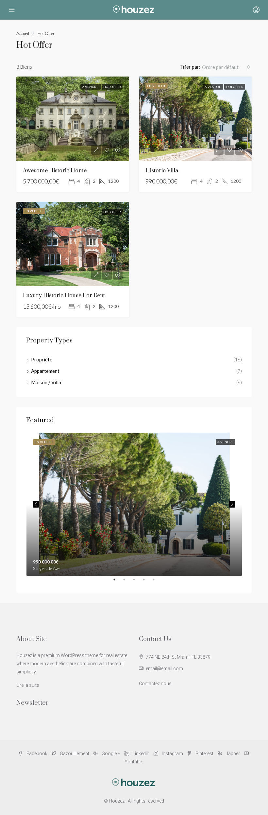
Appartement (45, 371)
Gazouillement (74, 753)
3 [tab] (137, 582)
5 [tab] (157, 582)
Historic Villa (161, 170)
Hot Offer (112, 87)
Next (232, 504)
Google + (111, 753)
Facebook (36, 753)
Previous (36, 504)
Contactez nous (155, 683)
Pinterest (204, 753)
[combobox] (226, 67)
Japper (233, 753)
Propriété (41, 359)
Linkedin (141, 753)
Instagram (172, 753)
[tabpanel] (134, 504)
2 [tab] (127, 582)
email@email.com (164, 668)
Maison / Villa (46, 382)
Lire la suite (27, 685)
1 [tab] (117, 582)
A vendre (90, 87)
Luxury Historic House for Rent (64, 295)
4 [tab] (147, 582)
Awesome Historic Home (55, 170)
